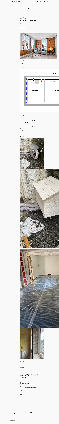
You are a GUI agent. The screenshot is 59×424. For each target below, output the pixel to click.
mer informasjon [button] (22, 23)
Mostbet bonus (29, 374)
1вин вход (21, 391)
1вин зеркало (24, 390)
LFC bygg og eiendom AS (16, 1)
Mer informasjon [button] (22, 67)
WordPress (14, 420)
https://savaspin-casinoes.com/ (27, 387)
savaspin (32, 387)
